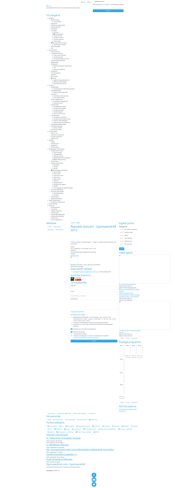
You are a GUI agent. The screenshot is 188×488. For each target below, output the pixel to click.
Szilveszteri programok (57, 135)
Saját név (73, 285)
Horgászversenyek (58, 110)
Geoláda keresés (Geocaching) (61, 119)
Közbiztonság (55, 197)
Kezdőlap (51, 18)
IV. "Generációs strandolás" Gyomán (63, 438)
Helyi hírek (54, 23)
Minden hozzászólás (79, 332)
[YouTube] (94, 479)
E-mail (72, 291)
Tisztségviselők (57, 154)
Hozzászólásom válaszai (80, 334)
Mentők (55, 186)
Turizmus (51, 85)
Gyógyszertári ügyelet (59, 184)
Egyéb (126, 235)
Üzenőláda (54, 209)
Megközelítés (55, 62)
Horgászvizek (55, 105)
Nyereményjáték (55, 46)
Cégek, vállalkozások (54, 200)
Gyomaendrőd (53, 50)
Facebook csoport (58, 37)
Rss (52, 48)
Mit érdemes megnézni (130, 229)
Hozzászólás (74, 299)
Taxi (54, 67)
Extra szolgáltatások (56, 220)
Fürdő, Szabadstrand (57, 99)
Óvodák (55, 166)
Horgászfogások (58, 112)
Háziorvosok (56, 174)
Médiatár (51, 140)
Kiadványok (54, 71)
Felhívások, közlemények (58, 25)
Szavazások (54, 29)
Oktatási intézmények (57, 163)
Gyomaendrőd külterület (58, 60)
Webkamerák (55, 143)
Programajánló (53, 131)
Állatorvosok (56, 179)
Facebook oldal (57, 36)
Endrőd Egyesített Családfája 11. (61, 454)
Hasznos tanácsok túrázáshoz (61, 122)
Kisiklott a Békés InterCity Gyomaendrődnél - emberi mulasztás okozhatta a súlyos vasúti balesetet (129, 294)
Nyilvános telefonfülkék (60, 82)
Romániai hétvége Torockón (61, 59)
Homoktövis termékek (59, 44)
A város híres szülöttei (59, 55)
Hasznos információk (59, 113)
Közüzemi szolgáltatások (58, 202)
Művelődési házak (58, 193)
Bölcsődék (56, 165)
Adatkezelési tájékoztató (58, 214)
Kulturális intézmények (57, 191)
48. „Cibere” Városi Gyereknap (127, 284)
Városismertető (55, 52)
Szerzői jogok (55, 212)
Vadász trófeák (57, 128)
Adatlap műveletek (56, 211)
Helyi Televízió (128, 238)
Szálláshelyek (54, 87)
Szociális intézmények (57, 189)
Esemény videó (75, 255)
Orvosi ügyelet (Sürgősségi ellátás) (63, 188)
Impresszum (54, 218)
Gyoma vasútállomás (59, 69)
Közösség (53, 30)
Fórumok (56, 32)
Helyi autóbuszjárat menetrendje (62, 66)
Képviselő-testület (58, 156)
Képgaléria (54, 145)
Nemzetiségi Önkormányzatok (61, 158)
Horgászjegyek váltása (59, 106)
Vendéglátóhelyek (56, 90)
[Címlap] (48, 6)
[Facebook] (94, 475)
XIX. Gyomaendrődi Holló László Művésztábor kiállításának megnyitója (80, 449)
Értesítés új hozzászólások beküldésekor (85, 329)
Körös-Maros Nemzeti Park (61, 96)
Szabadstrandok (58, 103)
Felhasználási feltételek (57, 216)
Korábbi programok (56, 136)
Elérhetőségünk (55, 207)
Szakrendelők (57, 172)
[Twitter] (94, 484)
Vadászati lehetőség (56, 126)
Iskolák (55, 168)
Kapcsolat (51, 205)
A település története (57, 53)
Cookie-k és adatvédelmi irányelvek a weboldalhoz (86, 337)
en (84, 2)
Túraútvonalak (55, 115)
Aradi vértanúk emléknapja (59, 459)
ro (91, 2)
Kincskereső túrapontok (60, 117)
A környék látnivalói (58, 98)
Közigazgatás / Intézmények (56, 149)
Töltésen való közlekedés (60, 121)
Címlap (72, 222)
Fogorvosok (56, 177)
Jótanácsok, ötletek (56, 129)
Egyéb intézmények (56, 198)
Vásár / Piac (54, 133)
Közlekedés (54, 64)
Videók (53, 142)
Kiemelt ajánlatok (56, 27)
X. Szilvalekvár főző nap (57, 444)
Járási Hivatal (54, 161)
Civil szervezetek (55, 73)
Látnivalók (54, 94)
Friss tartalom (57, 21)
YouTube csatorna (58, 39)
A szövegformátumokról (77, 311)
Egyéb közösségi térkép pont (61, 80)
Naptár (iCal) (54, 138)
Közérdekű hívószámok (59, 83)
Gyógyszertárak (57, 182)
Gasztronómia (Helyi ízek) (60, 92)
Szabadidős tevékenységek (58, 124)
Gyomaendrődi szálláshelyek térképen (64, 89)
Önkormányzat (57, 152)
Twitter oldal (56, 41)
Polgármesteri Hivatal (57, 151)
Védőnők (55, 181)
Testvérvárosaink (58, 57)
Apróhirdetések (53, 204)
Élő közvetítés (55, 147)
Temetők (53, 75)
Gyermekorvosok (58, 175)
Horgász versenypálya (59, 108)
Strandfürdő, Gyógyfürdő (60, 101)
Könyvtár (55, 195)
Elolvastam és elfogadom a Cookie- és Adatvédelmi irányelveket (91, 336)
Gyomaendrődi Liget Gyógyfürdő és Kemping (85, 272)
